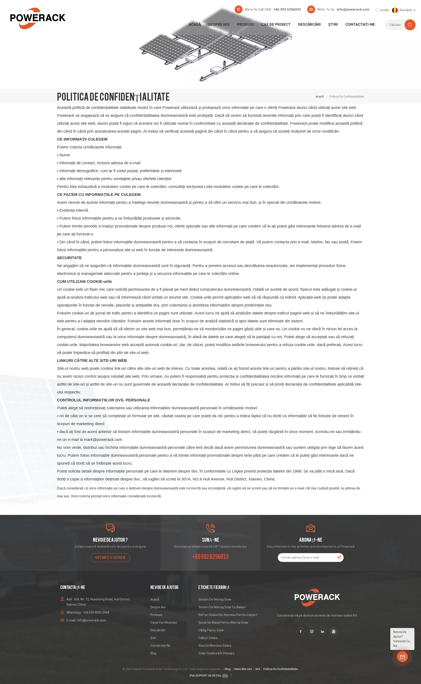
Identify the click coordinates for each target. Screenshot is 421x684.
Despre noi (219, 24)
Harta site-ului (243, 669)
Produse (245, 24)
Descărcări (309, 24)
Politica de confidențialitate (280, 669)
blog (153, 653)
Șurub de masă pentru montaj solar (223, 622)
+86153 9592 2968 (96, 612)
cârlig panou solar (211, 630)
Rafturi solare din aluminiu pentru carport (227, 615)
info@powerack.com (353, 9)
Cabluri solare (208, 638)
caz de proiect (276, 24)
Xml (257, 669)
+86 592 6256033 (287, 9)
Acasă (195, 24)
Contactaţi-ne (360, 24)
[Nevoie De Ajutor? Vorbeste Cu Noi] (402, 656)
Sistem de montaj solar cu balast (222, 607)
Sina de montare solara (214, 645)
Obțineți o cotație (110, 557)
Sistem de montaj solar (215, 599)
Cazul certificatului (163, 622)
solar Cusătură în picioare (216, 653)
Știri (333, 24)
